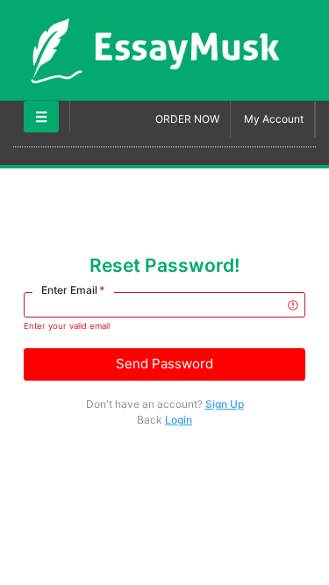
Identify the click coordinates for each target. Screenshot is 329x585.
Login (178, 419)
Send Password (164, 363)
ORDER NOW (187, 118)
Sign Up (224, 403)
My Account (274, 118)
